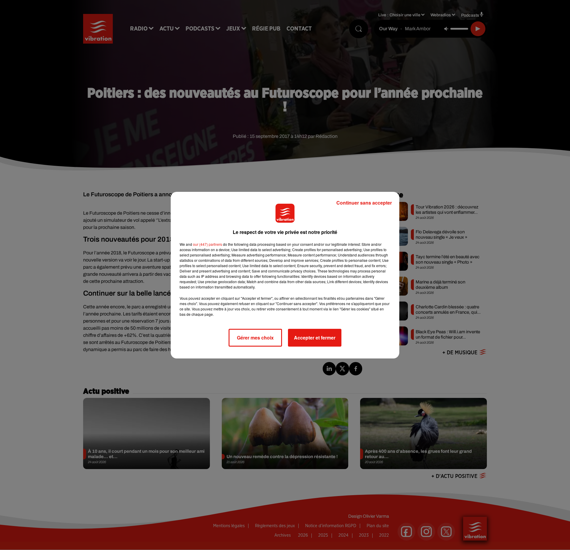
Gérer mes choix (255, 337)
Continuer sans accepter (364, 202)
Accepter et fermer (314, 337)
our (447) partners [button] (207, 244)
